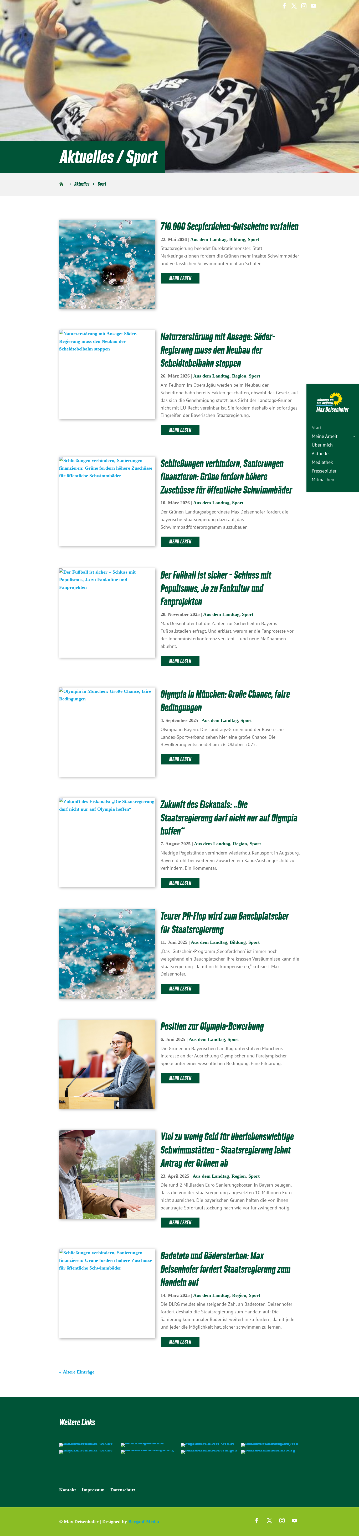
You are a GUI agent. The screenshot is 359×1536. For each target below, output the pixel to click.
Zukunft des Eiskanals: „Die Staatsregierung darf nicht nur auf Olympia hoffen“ (229, 818)
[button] (11, 1524)
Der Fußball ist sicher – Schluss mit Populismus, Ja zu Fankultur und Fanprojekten (216, 588)
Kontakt (67, 1490)
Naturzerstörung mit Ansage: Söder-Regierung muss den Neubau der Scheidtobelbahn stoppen (218, 350)
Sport (253, 239)
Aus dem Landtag (208, 239)
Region (239, 376)
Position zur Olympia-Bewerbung (212, 1026)
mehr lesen (180, 278)
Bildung (237, 239)
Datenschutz (122, 1490)
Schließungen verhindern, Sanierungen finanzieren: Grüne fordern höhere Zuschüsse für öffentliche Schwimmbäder (226, 477)
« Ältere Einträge (76, 1372)
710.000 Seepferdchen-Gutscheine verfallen (230, 226)
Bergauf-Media (143, 1521)
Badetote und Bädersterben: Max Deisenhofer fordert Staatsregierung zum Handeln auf (225, 1269)
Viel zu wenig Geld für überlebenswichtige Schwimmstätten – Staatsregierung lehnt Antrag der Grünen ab (227, 1150)
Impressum (93, 1490)
